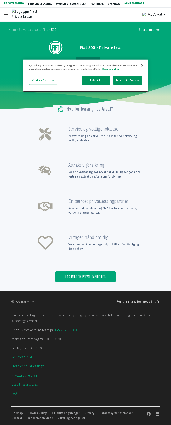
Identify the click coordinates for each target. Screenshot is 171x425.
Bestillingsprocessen (25, 384)
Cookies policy (110, 68)
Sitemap (18, 413)
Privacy (90, 413)
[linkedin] (157, 414)
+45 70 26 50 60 (66, 330)
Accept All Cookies (128, 80)
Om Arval (114, 3)
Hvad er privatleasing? (27, 366)
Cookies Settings (43, 80)
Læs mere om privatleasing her (85, 276)
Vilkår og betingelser (72, 418)
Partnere (97, 3)
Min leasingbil (134, 3)
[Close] (142, 65)
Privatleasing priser (25, 375)
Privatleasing (14, 3)
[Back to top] (156, 395)
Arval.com (23, 301)
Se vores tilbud (21, 357)
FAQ (14, 393)
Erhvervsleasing (40, 3)
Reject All (96, 80)
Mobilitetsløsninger (71, 3)
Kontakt (17, 418)
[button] (147, 30)
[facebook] (149, 414)
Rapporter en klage (40, 418)
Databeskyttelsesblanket (116, 413)
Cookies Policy (38, 413)
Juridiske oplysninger (66, 413)
